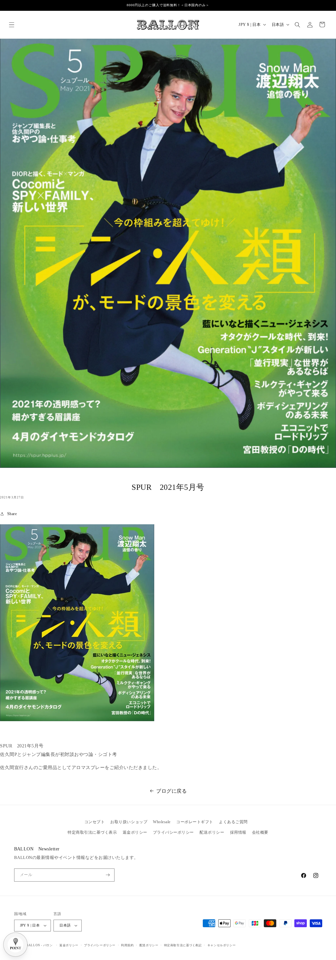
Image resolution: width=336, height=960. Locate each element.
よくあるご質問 (233, 822)
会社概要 (260, 832)
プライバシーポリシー (173, 832)
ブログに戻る (171, 791)
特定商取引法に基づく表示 (92, 832)
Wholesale (162, 822)
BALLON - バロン (39, 945)
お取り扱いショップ (128, 822)
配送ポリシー (212, 832)
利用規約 (127, 945)
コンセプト (94, 822)
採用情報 (238, 832)
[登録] (108, 875)
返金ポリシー (135, 832)
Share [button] (12, 513)
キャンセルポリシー (221, 945)
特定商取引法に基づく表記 (183, 945)
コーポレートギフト (194, 822)
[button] (12, 24)
